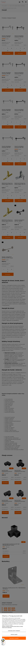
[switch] (3, 644)
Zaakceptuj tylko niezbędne (14, 630)
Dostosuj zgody (14, 634)
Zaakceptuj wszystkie (14, 638)
